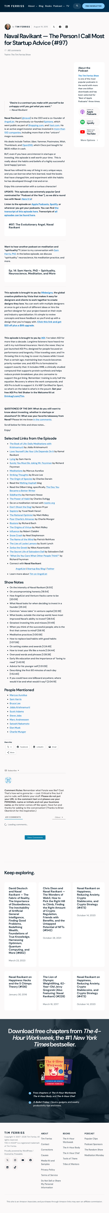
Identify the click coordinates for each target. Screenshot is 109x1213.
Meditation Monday (94, 1155)
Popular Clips (91, 1138)
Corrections (47, 1149)
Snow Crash (16, 535)
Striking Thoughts (19, 474)
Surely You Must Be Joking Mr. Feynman (31, 463)
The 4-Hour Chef (71, 1153)
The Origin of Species (21, 478)
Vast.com (54, 125)
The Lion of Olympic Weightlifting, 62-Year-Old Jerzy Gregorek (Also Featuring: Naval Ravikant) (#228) (54, 986)
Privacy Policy (48, 1169)
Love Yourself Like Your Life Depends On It (32, 451)
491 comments (14, 50)
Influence (15, 531)
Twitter (50, 568)
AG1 (43, 337)
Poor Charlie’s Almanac (22, 519)
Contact (45, 1144)
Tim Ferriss (46, 1138)
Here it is (26, 199)
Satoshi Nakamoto (19, 723)
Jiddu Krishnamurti (20, 707)
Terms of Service (49, 1175)
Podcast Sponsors (93, 1144)
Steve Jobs (16, 715)
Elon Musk (15, 727)
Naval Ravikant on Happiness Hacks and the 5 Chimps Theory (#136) (20, 981)
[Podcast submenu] (64, 6)
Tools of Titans (70, 1158)
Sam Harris (16, 699)
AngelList (9, 121)
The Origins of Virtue (21, 527)
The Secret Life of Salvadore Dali (27, 551)
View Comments (35, 837)
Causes (44, 1155)
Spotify (54, 204)
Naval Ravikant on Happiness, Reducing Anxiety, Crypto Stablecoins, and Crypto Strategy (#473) (88, 898)
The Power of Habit (20, 498)
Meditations (16, 470)
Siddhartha (16, 494)
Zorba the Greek (18, 547)
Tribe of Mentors (71, 1164)
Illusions (14, 523)
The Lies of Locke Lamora (23, 543)
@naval (26, 118)
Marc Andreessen (19, 719)
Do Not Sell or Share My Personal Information (51, 1184)
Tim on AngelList (38, 573)
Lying (12, 459)
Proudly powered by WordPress (18, 1151)
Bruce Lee (15, 703)
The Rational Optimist (21, 515)
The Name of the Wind (21, 539)
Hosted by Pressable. (13, 1154)
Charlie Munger (18, 731)
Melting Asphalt (28, 483)
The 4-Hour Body (71, 1147)
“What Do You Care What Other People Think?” (34, 555)
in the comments (42, 419)
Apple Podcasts (40, 204)
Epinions (48, 121)
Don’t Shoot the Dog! (21, 507)
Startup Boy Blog (36, 568)
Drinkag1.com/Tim (14, 396)
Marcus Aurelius (18, 695)
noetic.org (49, 502)
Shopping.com (36, 125)
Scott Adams (17, 711)
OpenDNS (27, 145)
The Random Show (94, 1149)
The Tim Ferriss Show (21, 54)
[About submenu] (36, 6)
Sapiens (14, 511)
